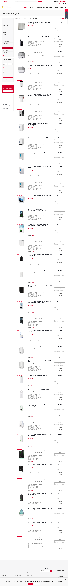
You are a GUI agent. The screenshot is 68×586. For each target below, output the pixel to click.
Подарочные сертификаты (7, 572)
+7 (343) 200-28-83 (56, 1)
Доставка (16, 572)
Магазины (4, 575)
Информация (17, 568)
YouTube (44, 576)
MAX (49, 1)
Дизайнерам (29, 574)
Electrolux (32, 220)
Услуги (3, 574)
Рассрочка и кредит (18, 575)
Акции (16, 576)
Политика (29, 576)
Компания (4, 568)
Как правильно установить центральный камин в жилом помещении (7, 99)
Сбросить (7, 79)
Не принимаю (37, 583)
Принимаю (30, 583)
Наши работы (4, 576)
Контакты (3, 569)
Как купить (17, 569)
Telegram (47, 1)
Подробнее (60, 581)
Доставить (60, 30)
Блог (28, 572)
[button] (65, 579)
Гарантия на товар (18, 574)
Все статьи (11, 95)
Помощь (29, 568)
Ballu (32, 357)
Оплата (16, 571)
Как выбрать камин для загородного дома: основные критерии (7, 104)
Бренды (28, 571)
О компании (4, 571)
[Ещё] (65, 7)
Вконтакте (41, 576)
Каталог (28, 569)
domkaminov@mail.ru (58, 3)
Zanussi (32, 46)
